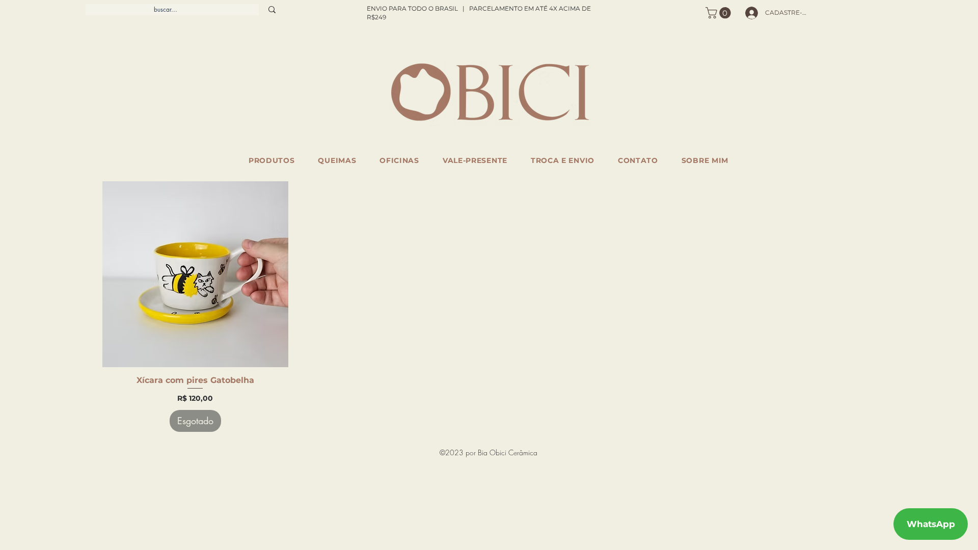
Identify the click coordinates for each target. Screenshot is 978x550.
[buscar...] (272, 9)
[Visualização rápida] (195, 274)
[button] (719, 12)
